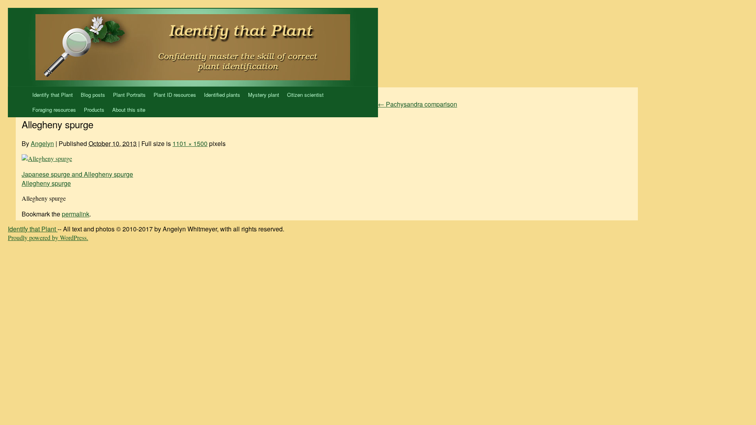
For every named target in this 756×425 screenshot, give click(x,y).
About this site (128, 109)
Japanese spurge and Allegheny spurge (77, 174)
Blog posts (93, 94)
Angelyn (42, 143)
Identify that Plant (52, 94)
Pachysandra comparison (417, 104)
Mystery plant (263, 94)
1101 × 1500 (190, 143)
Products (94, 109)
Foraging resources (54, 109)
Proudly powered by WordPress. (48, 237)
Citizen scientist (305, 94)
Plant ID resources (175, 94)
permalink (75, 213)
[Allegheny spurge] (47, 158)
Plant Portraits (129, 94)
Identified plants (222, 94)
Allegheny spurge (46, 183)
